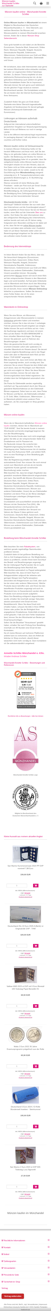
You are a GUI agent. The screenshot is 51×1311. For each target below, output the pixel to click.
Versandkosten (32, 1304)
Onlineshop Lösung (11, 1307)
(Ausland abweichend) (25, 897)
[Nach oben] (46, 1307)
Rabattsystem (29, 547)
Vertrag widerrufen (12, 1296)
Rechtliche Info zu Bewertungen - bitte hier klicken (25, 716)
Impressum (43, 1304)
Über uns (39, 212)
